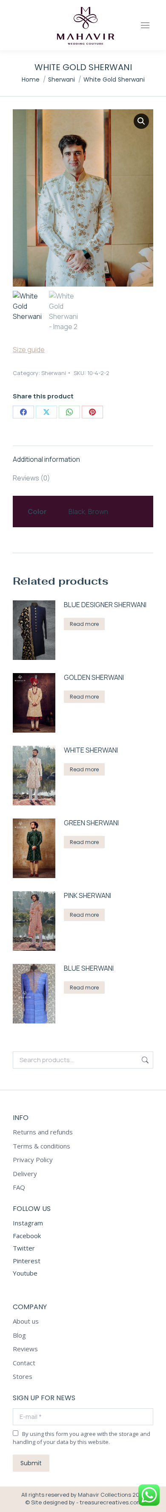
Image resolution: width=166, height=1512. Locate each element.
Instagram (28, 1223)
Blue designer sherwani (105, 604)
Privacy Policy (33, 1160)
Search (144, 1060)
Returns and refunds (43, 1132)
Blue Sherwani (89, 968)
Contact (24, 1363)
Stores (22, 1377)
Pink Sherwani (87, 895)
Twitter (24, 1248)
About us (26, 1321)
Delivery (25, 1174)
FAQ (19, 1187)
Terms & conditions (41, 1146)
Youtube (25, 1273)
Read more (84, 624)
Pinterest (26, 1260)
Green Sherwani (91, 823)
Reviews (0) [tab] (31, 478)
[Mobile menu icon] (147, 25)
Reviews (25, 1349)
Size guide (29, 349)
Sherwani (53, 373)
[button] (141, 121)
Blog (19, 1335)
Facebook (27, 1235)
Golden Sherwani (94, 677)
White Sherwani (91, 750)
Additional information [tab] (46, 459)
